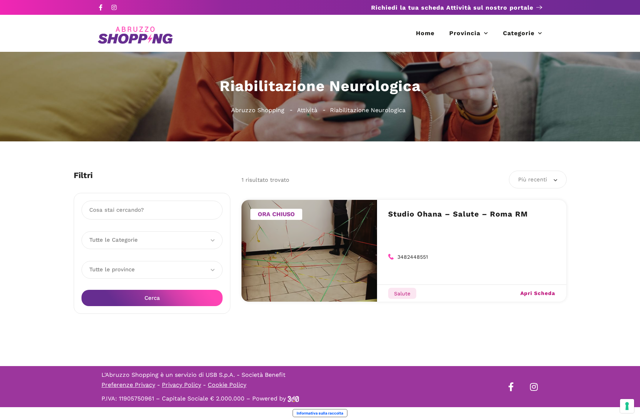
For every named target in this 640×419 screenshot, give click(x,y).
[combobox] (538, 179)
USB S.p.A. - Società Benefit (246, 374)
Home (425, 33)
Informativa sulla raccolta (320, 413)
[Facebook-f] (101, 7)
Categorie (518, 33)
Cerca (152, 298)
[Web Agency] (293, 398)
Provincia (464, 33)
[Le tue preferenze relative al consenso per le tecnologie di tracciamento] (627, 406)
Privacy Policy (181, 384)
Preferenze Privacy (128, 384)
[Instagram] (114, 7)
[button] (152, 240)
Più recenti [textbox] (532, 179)
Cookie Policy (227, 384)
